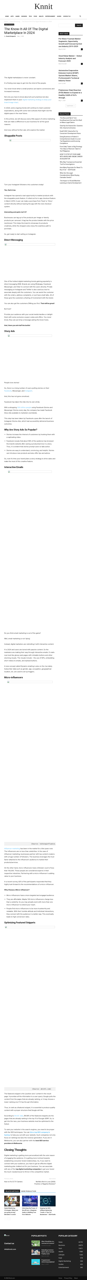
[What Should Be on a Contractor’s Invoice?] (35, 1243)
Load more (70, 106)
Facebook (8, 391)
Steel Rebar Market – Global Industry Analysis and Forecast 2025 (70, 58)
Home (7, 16)
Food (35, 16)
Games (17, 16)
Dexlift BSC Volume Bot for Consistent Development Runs (70, 132)
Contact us (66, 16)
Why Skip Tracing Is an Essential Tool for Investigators (71, 163)
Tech (30, 16)
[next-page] (9, 1218)
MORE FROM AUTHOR (28, 1191)
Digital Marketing (15, 21)
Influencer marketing (12, 849)
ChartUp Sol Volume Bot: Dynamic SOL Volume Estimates (71, 127)
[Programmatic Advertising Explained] (35, 1262)
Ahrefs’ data (18, 1116)
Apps (12, 16)
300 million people (24, 407)
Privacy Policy (68, 1278)
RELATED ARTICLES (12, 1191)
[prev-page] (5, 1218)
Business (24, 16)
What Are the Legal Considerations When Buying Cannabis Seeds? (69, 175)
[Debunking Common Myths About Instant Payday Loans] (35, 1252)
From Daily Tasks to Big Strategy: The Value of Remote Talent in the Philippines (71, 149)
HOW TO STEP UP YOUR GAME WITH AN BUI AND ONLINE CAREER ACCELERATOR (71, 156)
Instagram (28, 391)
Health (41, 16)
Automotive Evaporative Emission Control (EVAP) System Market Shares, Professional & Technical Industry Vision (69, 75)
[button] (80, 16)
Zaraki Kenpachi (11, 36)
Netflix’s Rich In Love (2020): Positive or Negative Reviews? (45, 1183)
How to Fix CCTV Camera (13, 1182)
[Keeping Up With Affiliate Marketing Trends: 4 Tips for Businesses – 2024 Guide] (48, 1201)
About (76, 1278)
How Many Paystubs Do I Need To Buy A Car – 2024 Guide (71, 169)
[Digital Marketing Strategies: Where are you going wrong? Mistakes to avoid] (12, 1201)
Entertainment (50, 16)
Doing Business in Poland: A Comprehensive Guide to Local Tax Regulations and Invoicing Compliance (70, 140)
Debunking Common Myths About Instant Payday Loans (47, 1252)
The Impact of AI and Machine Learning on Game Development (70, 182)
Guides (59, 16)
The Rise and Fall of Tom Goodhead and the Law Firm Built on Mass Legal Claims (71, 120)
